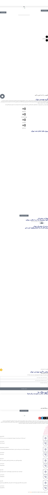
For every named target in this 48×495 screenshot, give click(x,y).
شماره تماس (2, 441)
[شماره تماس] (45, 443)
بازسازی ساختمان (45, 38)
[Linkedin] (42, 418)
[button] (24, 6)
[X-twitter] (44, 418)
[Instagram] (47, 418)
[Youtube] (40, 418)
